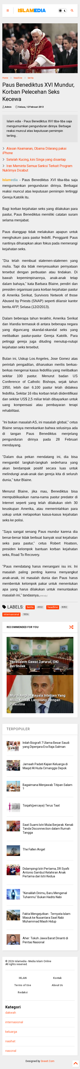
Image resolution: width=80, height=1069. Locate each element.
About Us (57, 985)
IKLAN (23, 978)
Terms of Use (22, 985)
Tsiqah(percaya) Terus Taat (41, 805)
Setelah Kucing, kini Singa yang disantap (36, 160)
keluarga (11, 1032)
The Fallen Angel (34, 849)
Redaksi (23, 992)
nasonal (10, 1051)
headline (18, 78)
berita (30, 78)
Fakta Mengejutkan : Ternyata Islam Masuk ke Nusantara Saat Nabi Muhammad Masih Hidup (46, 917)
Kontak (57, 978)
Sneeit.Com (47, 1061)
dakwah (10, 1013)
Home (5, 78)
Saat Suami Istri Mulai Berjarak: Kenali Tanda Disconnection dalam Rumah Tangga (48, 828)
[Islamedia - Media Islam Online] (32, 12)
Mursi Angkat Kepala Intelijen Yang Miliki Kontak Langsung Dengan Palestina (37, 700)
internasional (14, 1022)
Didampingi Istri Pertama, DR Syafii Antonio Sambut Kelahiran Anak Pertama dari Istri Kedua (46, 872)
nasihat (10, 1041)
